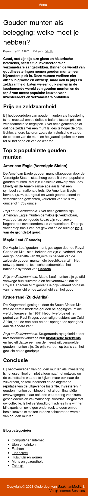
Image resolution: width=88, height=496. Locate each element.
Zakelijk (49, 51)
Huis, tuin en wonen (27, 457)
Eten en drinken (24, 444)
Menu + (44, 4)
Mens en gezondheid (28, 461)
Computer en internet (28, 440)
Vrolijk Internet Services (67, 491)
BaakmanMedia (70, 486)
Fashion (18, 448)
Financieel (20, 452)
